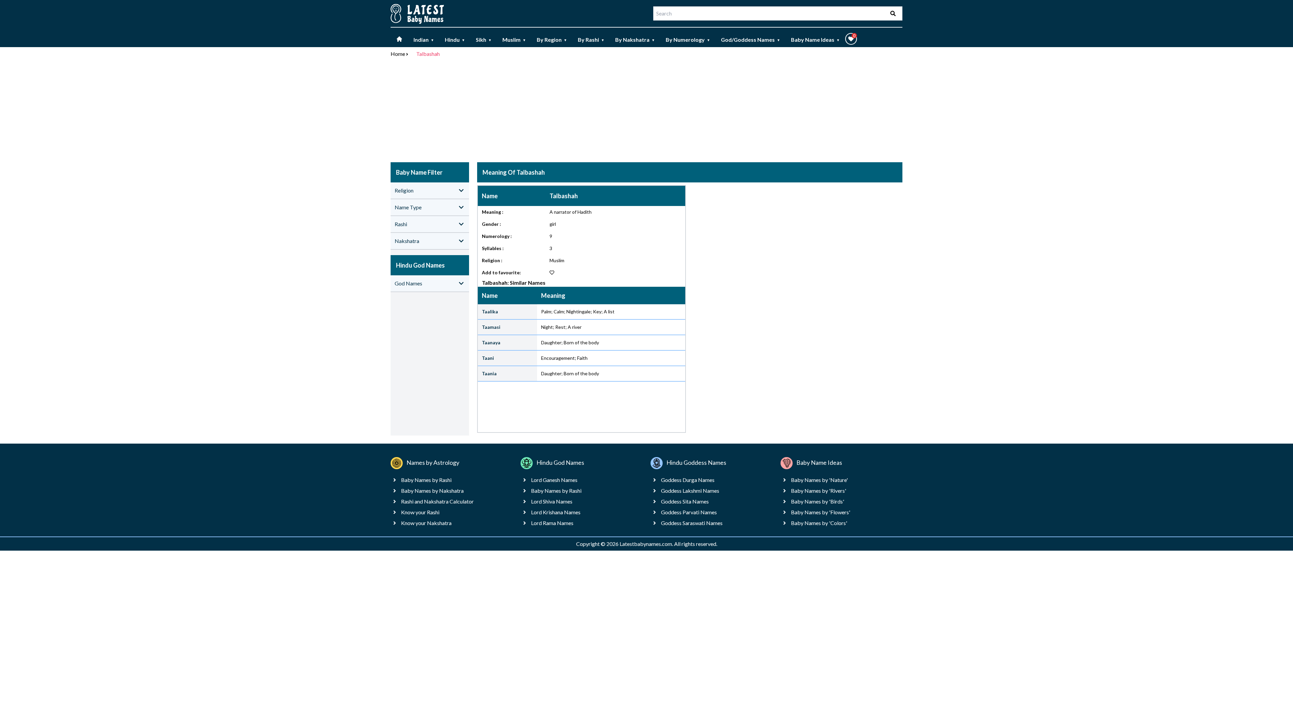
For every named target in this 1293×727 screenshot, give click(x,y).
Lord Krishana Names (556, 512)
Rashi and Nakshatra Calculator (437, 501)
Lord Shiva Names (551, 501)
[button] (851, 39)
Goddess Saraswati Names (692, 523)
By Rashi (591, 39)
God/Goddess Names (750, 39)
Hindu (455, 39)
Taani (488, 358)
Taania (489, 373)
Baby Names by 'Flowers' (820, 512)
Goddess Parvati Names (689, 512)
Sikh (484, 39)
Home (398, 53)
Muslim (514, 39)
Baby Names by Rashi (426, 480)
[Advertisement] (646, 111)
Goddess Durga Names (688, 480)
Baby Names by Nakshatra (432, 490)
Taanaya (491, 342)
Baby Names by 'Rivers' (818, 490)
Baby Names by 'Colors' (819, 523)
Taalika (490, 311)
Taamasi (491, 327)
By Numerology (688, 39)
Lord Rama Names (552, 523)
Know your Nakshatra (426, 523)
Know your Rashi (420, 512)
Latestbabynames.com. (647, 544)
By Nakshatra (635, 39)
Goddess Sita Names (685, 501)
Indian (423, 39)
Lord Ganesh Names (554, 480)
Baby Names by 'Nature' (819, 480)
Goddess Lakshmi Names (690, 490)
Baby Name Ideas (815, 39)
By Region (552, 39)
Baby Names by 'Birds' (817, 501)
